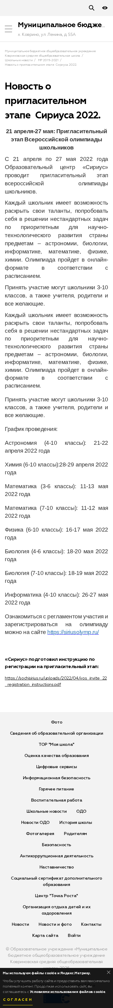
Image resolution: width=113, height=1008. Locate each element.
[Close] (108, 972)
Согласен (18, 1000)
